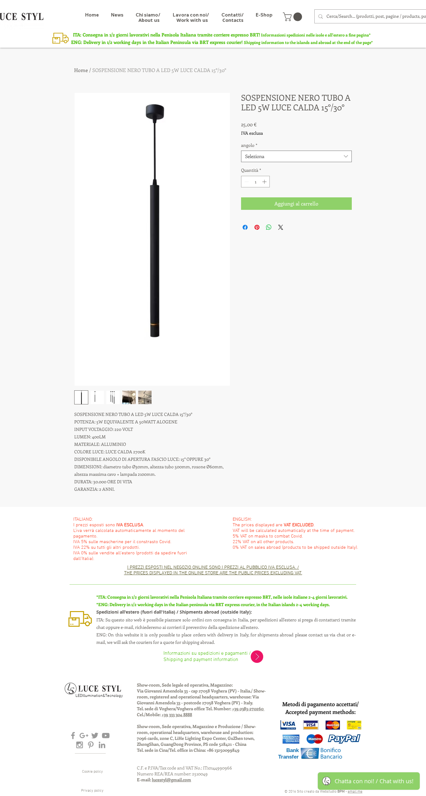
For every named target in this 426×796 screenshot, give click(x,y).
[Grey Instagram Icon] (79, 745)
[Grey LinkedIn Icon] (102, 745)
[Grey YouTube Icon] (105, 735)
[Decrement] (246, 181)
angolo (249, 145)
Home (81, 70)
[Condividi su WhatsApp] (269, 227)
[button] (293, 16)
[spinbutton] (255, 181)
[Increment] (265, 181)
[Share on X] (280, 227)
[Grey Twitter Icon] (94, 735)
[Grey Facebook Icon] (73, 735)
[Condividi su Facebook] (245, 227)
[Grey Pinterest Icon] (90, 745)
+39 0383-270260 (248, 709)
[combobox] (296, 156)
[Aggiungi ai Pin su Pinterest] (257, 227)
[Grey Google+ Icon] (84, 735)
